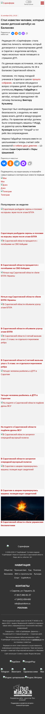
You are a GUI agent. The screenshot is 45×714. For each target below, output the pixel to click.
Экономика (8, 574)
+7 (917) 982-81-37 (22, 595)
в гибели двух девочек (25, 145)
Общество (8, 570)
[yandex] (13, 677)
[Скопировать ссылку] (26, 33)
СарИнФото (26, 578)
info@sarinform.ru (22, 604)
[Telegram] (19, 33)
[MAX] (23, 33)
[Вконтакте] (16, 670)
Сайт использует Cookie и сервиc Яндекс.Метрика (22, 654)
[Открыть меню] (42, 3)
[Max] (42, 670)
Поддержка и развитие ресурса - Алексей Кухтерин (22, 704)
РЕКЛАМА (23, 608)
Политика (37, 570)
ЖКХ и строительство (23, 574)
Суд (29, 570)
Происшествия (20, 570)
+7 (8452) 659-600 (22, 599)
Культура (37, 574)
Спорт (16, 578)
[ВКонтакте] (12, 33)
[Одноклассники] (16, 33)
